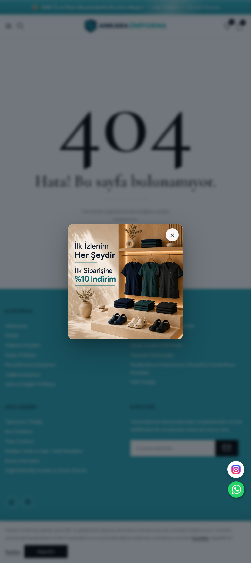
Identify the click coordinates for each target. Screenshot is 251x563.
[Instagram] (235, 469)
